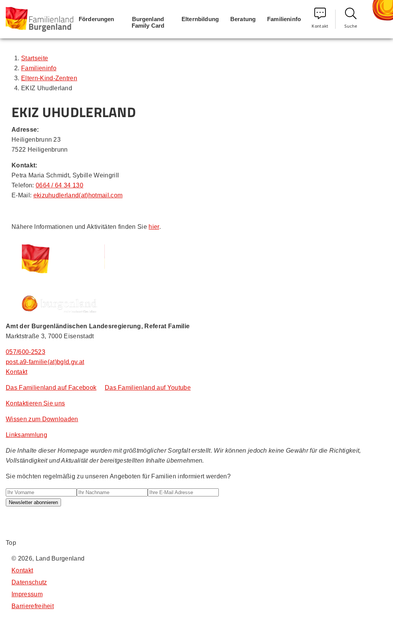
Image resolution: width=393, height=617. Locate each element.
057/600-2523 (25, 352)
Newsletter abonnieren (33, 502)
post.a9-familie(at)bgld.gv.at (45, 362)
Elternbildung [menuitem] (200, 19)
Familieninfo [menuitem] (284, 19)
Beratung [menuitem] (243, 19)
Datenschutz (29, 582)
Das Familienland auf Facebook (51, 387)
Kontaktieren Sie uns (35, 403)
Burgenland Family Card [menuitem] (148, 22)
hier (154, 226)
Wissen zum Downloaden (42, 419)
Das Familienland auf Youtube (148, 387)
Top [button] (11, 542)
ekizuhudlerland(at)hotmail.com (78, 195)
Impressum (27, 594)
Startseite (34, 58)
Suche (350, 26)
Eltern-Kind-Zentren (49, 78)
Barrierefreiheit (33, 606)
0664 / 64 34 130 (59, 185)
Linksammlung (26, 435)
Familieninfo (38, 68)
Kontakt (320, 26)
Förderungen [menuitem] (96, 19)
